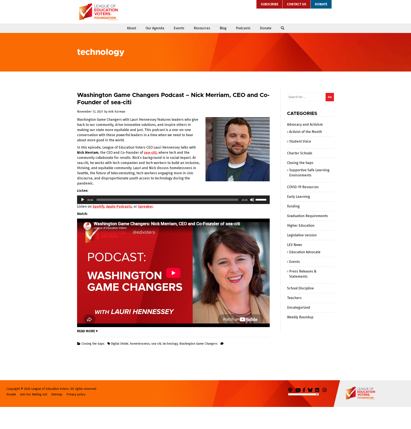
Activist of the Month (305, 132)
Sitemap (56, 394)
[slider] (262, 199)
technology (170, 344)
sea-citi (156, 344)
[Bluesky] (311, 389)
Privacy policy (75, 394)
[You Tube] (298, 389)
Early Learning (298, 197)
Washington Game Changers (198, 344)
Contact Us (296, 4)
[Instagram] (325, 389)
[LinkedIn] (318, 389)
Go (330, 97)
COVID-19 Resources (303, 187)
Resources (202, 28)
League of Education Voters (98, 11)
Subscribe (269, 4)
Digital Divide (119, 344)
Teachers (294, 298)
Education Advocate (304, 252)
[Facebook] (305, 389)
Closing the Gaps (92, 344)
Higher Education (300, 225)
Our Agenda (155, 28)
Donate (321, 4)
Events (179, 28)
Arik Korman (116, 111)
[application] (173, 199)
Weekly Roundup (300, 317)
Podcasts (243, 28)
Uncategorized (298, 307)
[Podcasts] (291, 389)
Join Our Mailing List (33, 394)
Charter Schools (299, 153)
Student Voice (300, 141)
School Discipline (300, 288)
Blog (223, 28)
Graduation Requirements (307, 216)
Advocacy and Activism (305, 124)
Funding (293, 206)
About (131, 28)
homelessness (140, 344)
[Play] (82, 200)
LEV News (294, 245)
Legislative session (302, 235)
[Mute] (252, 200)
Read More (86, 331)
